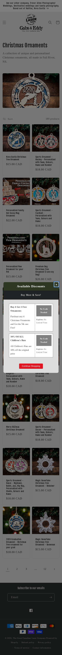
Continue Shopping (31, 366)
